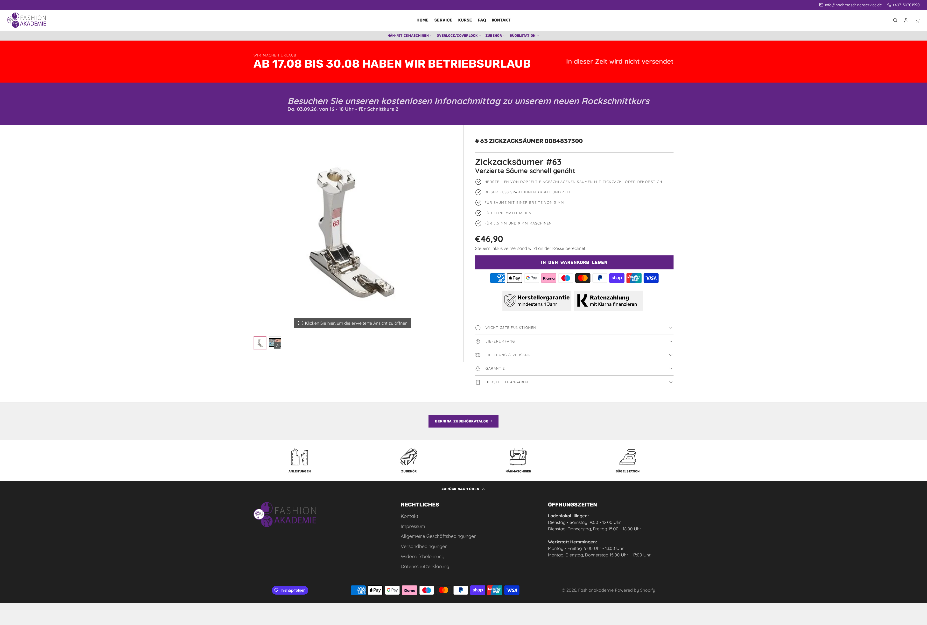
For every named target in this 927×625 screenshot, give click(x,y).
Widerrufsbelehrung (422, 556)
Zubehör (493, 36)
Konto (906, 20)
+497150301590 (906, 4)
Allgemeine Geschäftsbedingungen (439, 536)
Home (422, 20)
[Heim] (26, 20)
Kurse (465, 20)
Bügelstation (522, 36)
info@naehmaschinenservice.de (853, 4)
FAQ (482, 20)
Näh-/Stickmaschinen (408, 36)
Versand (518, 248)
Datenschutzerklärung (425, 566)
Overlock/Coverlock (457, 36)
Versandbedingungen (424, 546)
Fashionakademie (596, 590)
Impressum (413, 526)
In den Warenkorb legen (574, 262)
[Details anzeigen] (284, 514)
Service (443, 20)
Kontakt (501, 20)
